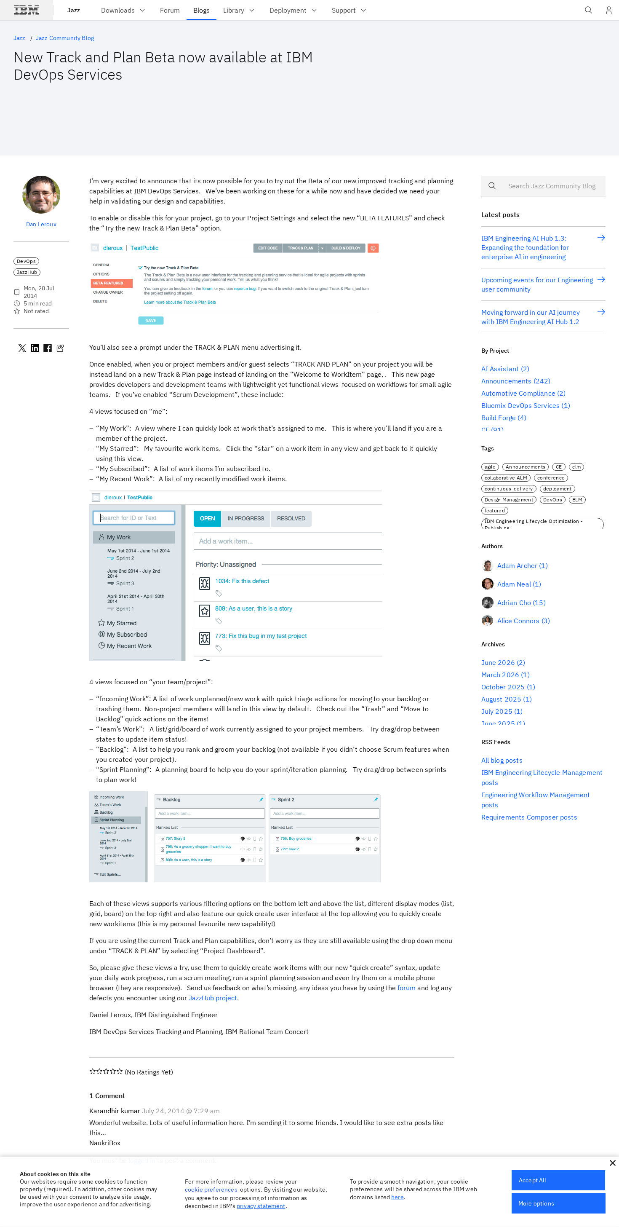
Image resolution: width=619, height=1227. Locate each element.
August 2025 (501, 699)
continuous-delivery (509, 488)
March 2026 (500, 674)
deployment (557, 488)
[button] (613, 1163)
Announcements (506, 381)
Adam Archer (517, 565)
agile (490, 466)
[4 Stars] (112, 1071)
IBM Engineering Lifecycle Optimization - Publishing (534, 524)
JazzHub (27, 272)
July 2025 (496, 711)
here (397, 1197)
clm (576, 466)
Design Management (509, 499)
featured (495, 510)
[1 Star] (92, 1071)
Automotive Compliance (518, 393)
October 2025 (503, 687)
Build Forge (498, 417)
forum (407, 987)
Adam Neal (514, 584)
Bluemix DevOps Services (520, 405)
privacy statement (261, 1206)
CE (485, 430)
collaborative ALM (506, 477)
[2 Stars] (99, 1071)
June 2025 (498, 723)
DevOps (26, 261)
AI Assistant (500, 368)
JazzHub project (213, 998)
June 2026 (498, 662)
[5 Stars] (119, 1071)
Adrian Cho (514, 602)
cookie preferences (211, 1189)
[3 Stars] (106, 1071)
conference (551, 477)
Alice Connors (518, 620)
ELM (577, 499)
